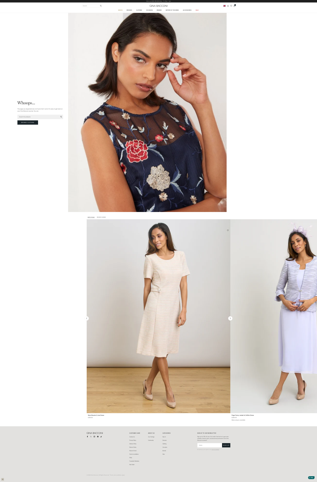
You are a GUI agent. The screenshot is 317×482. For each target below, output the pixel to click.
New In (164, 437)
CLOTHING (139, 10)
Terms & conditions (134, 454)
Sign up (226, 445)
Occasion (165, 447)
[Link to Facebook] (87, 436)
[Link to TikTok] (101, 436)
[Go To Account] (228, 6)
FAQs (130, 457)
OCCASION (149, 10)
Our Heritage (151, 437)
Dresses (165, 440)
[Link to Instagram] (94, 436)
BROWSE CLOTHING (27, 122)
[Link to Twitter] (91, 436)
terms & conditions (215, 449)
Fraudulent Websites (134, 461)
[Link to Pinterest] (98, 436)
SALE (197, 10)
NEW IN (120, 10)
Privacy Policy (132, 440)
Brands (164, 450)
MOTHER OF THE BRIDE (172, 10)
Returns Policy (132, 447)
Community (151, 440)
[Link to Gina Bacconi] (158, 6)
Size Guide (131, 464)
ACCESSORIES (187, 10)
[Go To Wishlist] (231, 6)
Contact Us (132, 437)
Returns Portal (132, 450)
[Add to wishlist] (228, 230)
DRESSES (129, 10)
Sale (164, 454)
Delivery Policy (132, 444)
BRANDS (159, 10)
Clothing (164, 444)
